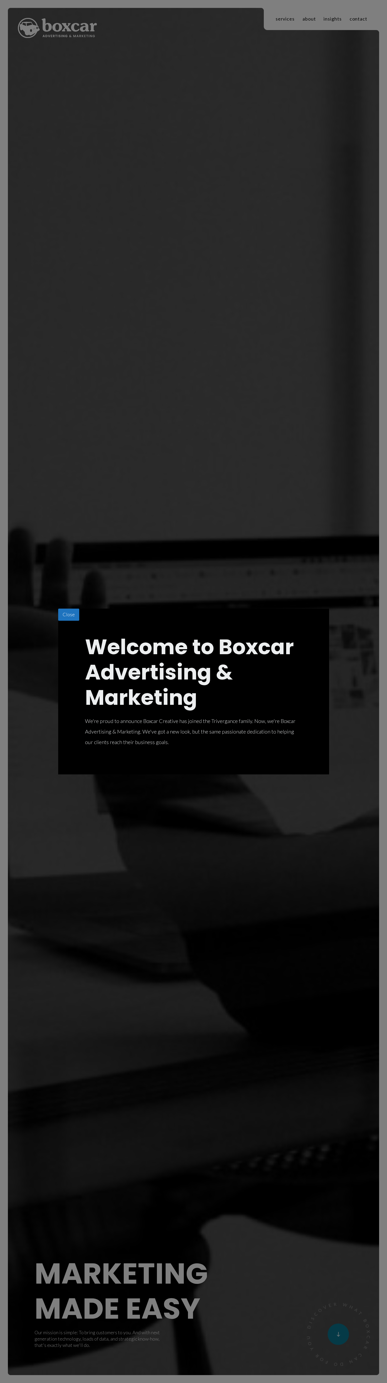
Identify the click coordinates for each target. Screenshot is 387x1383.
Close (69, 614)
